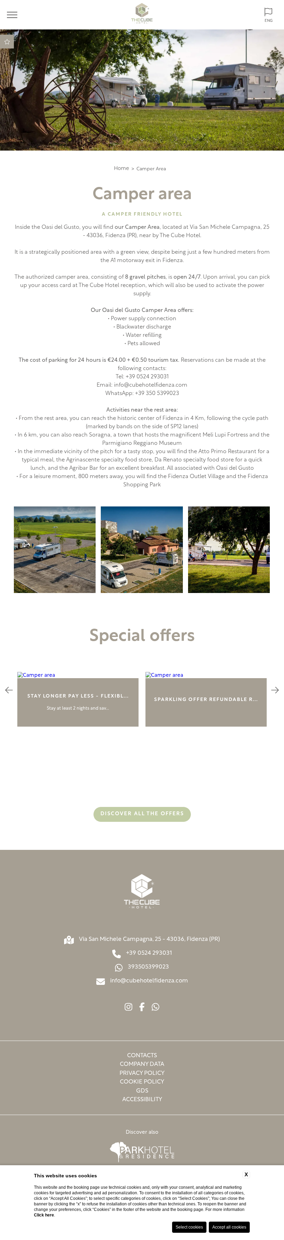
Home (121, 168)
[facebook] (142, 1008)
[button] (9, 691)
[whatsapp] (155, 1008)
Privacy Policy (142, 1073)
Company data (142, 1064)
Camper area (151, 169)
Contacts (142, 1056)
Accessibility (142, 1100)
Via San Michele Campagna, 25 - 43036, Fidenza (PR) (149, 939)
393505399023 (148, 967)
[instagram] (128, 1008)
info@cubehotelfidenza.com (150, 385)
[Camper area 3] (142, 549)
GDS (142, 1091)
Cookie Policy (142, 1082)
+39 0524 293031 (149, 953)
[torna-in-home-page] (142, 15)
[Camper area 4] (229, 549)
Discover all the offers (142, 814)
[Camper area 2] (55, 549)
